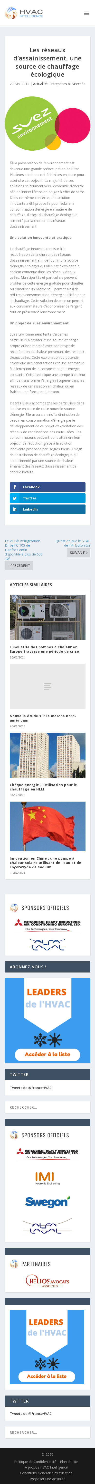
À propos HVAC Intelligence (46, 1467)
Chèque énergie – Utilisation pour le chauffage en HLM (43, 786)
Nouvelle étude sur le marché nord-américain (43, 718)
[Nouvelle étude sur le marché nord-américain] (48, 686)
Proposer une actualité (48, 1479)
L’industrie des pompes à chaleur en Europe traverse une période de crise (44, 649)
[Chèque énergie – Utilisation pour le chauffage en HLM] (48, 755)
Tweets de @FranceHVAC (31, 1087)
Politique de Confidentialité (35, 1461)
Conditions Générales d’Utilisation (46, 1473)
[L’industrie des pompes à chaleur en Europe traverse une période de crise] (48, 617)
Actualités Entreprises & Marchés (59, 83)
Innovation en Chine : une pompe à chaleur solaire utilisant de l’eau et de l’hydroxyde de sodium (45, 862)
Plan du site (69, 1461)
